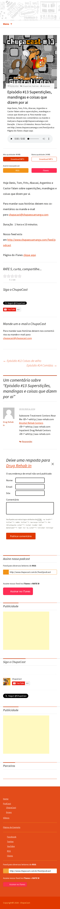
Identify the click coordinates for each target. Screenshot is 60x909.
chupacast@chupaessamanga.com (28, 214)
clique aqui (29, 255)
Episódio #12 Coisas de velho (22, 361)
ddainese (46, 86)
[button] (6, 572)
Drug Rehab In (19, 465)
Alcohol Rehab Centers (31, 422)
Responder (27, 441)
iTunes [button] (46, 170)
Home (5, 798)
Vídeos (6, 817)
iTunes (10, 855)
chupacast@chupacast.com (17, 338)
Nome (9, 480)
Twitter (10, 841)
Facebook (11, 836)
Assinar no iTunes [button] (20, 591)
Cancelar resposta (52, 464)
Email (9, 486)
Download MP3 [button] (17, 159)
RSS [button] (17, 170)
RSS (9, 851)
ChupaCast (30, 10)
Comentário (10, 499)
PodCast (35, 86)
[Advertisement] (26, 631)
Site (8, 493)
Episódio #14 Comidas (42, 365)
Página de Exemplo (11, 827)
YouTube (11, 846)
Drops (9, 812)
